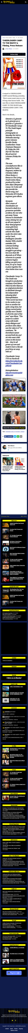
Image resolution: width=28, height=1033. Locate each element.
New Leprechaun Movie (8, 618)
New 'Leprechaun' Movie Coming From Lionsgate (17, 554)
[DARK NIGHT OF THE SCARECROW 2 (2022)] (6, 700)
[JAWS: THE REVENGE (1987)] (6, 688)
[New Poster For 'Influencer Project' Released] (6, 549)
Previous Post (5, 516)
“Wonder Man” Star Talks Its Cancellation (12, 845)
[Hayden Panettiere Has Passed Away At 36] (6, 525)
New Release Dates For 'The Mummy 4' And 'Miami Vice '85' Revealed (17, 756)
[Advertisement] (14, 20)
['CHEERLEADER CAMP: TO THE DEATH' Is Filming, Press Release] (20, 461)
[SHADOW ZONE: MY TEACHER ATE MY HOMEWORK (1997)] (6, 694)
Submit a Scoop (14, 1030)
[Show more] (4, 439)
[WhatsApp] (18, 436)
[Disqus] (14, 493)
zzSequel (22, 431)
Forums (16, 1028)
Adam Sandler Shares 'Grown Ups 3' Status (17, 566)
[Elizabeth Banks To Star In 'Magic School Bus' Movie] (6, 750)
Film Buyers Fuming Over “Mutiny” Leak (11, 848)
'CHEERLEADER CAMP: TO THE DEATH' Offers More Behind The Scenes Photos (8, 468)
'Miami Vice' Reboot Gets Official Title (17, 761)
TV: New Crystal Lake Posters (9, 616)
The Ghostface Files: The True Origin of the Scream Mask (17, 590)
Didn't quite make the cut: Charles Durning (12, 891)
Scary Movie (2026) (7, 939)
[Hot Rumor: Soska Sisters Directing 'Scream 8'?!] (6, 543)
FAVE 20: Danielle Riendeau (8, 926)
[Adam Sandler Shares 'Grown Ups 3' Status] (6, 567)
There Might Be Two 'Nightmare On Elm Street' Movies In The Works (17, 579)
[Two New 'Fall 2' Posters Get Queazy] (6, 531)
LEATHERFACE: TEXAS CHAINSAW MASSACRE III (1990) (13, 737)
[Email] (21, 436)
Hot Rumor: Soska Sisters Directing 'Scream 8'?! (15, 542)
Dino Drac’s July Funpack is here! (10, 914)
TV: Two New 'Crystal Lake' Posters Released (16, 536)
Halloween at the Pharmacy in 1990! (11, 913)
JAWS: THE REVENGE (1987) (16, 686)
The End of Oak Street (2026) (9, 936)
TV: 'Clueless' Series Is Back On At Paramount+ (17, 785)
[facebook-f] (15, 1020)
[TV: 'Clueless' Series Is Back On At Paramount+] (6, 786)
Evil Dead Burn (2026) (7, 937)
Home (4, 37)
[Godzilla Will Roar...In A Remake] (6, 949)
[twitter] (8, 449)
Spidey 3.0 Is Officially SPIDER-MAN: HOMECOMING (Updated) (17, 960)
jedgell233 (7, 716)
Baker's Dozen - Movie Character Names (11, 901)
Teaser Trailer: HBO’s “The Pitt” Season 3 (11, 842)
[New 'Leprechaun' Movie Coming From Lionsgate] (6, 555)
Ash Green (7, 727)
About (11, 1028)
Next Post (23, 516)
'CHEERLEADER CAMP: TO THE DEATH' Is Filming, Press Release (20, 468)
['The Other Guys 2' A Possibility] (6, 955)
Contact (7, 1028)
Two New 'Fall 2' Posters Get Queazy (16, 530)
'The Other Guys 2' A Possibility (17, 953)
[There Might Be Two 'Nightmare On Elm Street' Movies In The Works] (6, 579)
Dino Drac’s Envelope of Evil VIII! (10, 911)
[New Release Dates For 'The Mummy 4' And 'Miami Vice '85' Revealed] (6, 756)
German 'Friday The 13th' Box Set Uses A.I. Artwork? (17, 797)
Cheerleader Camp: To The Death (14, 37)
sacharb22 (7, 711)
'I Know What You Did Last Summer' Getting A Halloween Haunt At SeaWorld (16, 573)
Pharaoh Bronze (8, 722)
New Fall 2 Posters (7, 614)
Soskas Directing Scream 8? (9, 617)
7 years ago (10, 731)
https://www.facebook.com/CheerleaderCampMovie (13, 363)
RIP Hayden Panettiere (8, 613)
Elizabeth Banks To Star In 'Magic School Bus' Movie (17, 749)
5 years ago (16, 719)
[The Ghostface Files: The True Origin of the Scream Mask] (6, 591)
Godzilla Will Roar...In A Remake (17, 947)
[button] (1, 2)
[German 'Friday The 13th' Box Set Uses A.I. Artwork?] (6, 798)
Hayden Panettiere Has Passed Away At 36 (17, 524)
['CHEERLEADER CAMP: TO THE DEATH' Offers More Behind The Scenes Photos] (8, 461)
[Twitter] (15, 436)
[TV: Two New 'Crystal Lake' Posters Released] (6, 537)
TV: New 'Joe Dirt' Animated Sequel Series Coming (16, 560)
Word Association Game (8, 894)
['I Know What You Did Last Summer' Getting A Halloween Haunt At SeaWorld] (6, 573)
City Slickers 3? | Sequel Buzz (8, 719)
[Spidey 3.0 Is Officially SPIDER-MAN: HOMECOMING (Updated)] (6, 961)
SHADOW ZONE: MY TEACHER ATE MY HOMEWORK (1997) (17, 693)
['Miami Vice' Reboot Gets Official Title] (6, 762)
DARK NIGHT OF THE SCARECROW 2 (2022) (15, 699)
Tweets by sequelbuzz (7, 660)
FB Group (21, 1028)
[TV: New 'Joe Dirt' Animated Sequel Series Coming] (6, 561)
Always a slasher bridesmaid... (9, 927)
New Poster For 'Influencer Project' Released (17, 548)
